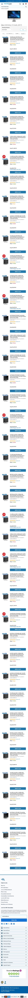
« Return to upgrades (5, 8)
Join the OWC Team (5, 898)
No (3, 33)
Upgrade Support (7, 965)
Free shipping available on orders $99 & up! (14, 1)
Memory (5, 949)
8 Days (14, 203)
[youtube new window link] (6, 923)
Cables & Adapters (7, 946)
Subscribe (14, 920)
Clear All (22, 33)
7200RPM (16, 33)
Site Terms (12, 990)
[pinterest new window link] (14, 924)
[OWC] (3, 880)
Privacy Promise (4, 902)
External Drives (6, 930)
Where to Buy (4, 891)
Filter (23, 29)
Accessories (5, 954)
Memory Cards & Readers (8, 938)
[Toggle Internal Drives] (26, 927)
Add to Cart (18, 53)
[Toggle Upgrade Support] (26, 965)
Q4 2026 (14, 104)
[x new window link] (9, 923)
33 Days (14, 144)
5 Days (14, 64)
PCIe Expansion (6, 951)
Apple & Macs (6, 933)
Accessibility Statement (6, 893)
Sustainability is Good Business (7, 896)
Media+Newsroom (5, 900)
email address (5, 916)
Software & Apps (7, 943)
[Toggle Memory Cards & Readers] (26, 938)
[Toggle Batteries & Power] (26, 941)
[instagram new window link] (4, 924)
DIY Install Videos (4, 887)
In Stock (14, 44)
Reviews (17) (18, 43)
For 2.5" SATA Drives (10, 33)
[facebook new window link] (2, 924)
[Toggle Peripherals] (26, 957)
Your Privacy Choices (5, 993)
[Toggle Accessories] (26, 954)
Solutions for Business (8, 962)
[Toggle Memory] (26, 949)
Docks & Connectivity (7, 935)
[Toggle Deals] (26, 960)
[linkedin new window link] (11, 924)
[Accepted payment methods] (14, 997)
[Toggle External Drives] (26, 930)
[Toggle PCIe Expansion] (26, 952)
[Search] (26, 7)
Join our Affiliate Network (6, 889)
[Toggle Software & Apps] (26, 944)
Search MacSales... (5, 6)
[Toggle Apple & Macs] (26, 933)
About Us (3, 885)
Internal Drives (6, 927)
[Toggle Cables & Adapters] (26, 946)
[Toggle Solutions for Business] (26, 962)
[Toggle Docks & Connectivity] (26, 936)
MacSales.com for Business (7, 904)
